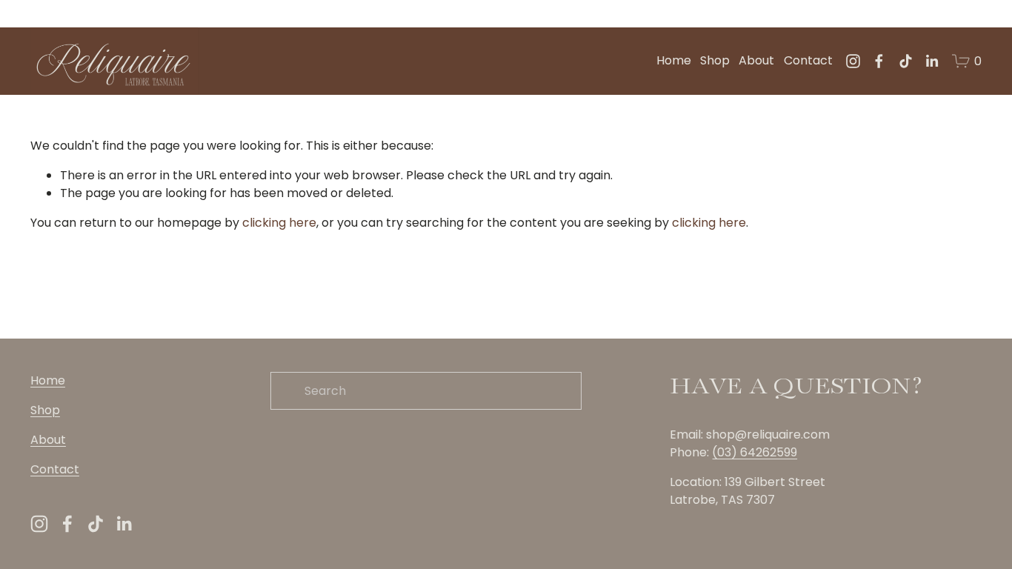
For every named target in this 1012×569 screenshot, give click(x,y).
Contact (808, 60)
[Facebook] (879, 61)
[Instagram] (853, 61)
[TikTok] (905, 61)
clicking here (279, 222)
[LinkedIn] (931, 61)
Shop (715, 60)
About (756, 60)
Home (673, 60)
